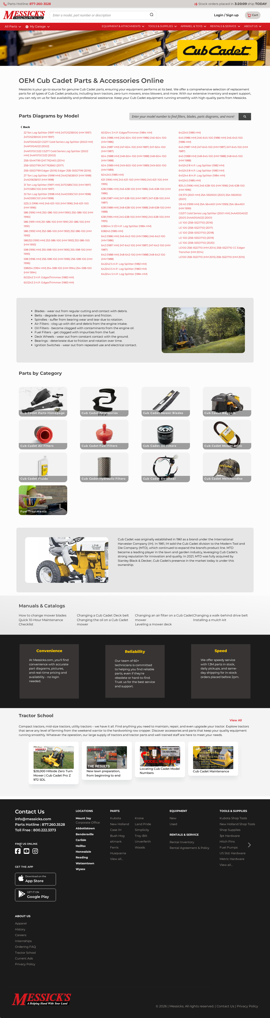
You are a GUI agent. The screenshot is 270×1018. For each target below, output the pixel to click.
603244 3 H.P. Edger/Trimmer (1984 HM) (126, 132)
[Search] (151, 14)
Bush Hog (117, 836)
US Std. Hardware (232, 853)
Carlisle (81, 840)
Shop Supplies (230, 830)
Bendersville (85, 834)
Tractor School (25, 953)
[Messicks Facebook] (18, 851)
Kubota (115, 818)
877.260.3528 (53, 824)
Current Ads (24, 958)
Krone (139, 818)
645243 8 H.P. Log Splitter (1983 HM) (201, 170)
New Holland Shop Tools (237, 824)
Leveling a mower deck (153, 624)
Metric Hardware (232, 859)
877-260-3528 (40, 4)
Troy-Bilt (141, 836)
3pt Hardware (230, 836)
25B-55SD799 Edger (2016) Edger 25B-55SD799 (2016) (57, 170)
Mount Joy (83, 818)
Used (173, 824)
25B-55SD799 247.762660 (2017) (44, 165)
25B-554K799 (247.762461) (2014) (44, 160)
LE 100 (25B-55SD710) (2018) (196, 232)
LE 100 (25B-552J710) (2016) (196, 222)
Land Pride (143, 824)
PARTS (115, 811)
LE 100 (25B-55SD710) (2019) (196, 237)
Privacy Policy (25, 964)
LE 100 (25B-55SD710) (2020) (196, 242)
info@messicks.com (33, 819)
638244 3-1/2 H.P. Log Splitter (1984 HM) (126, 226)
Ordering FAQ (25, 947)
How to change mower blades (42, 615)
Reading (82, 857)
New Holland (119, 824)
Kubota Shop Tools (233, 818)
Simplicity (142, 830)
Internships (23, 941)
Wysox (80, 869)
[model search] (245, 116)
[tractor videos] (26, 851)
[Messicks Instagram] (35, 851)
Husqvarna (118, 853)
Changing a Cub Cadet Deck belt (103, 615)
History (20, 929)
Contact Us (225, 1006)
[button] (253, 15)
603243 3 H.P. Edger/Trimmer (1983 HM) (49, 282)
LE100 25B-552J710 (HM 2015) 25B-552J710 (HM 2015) (212, 257)
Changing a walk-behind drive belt (220, 615)
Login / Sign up (226, 15)
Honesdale (83, 851)
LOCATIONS (84, 811)
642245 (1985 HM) (190, 132)
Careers (20, 935)
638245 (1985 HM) (112, 231)
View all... (116, 859)
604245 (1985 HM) (112, 174)
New (173, 818)
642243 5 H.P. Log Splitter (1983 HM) (124, 268)
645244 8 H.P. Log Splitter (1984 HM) (202, 175)
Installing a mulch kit (209, 620)
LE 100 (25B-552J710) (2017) (196, 227)
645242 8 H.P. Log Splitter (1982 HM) (201, 165)
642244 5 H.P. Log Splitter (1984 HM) (124, 274)
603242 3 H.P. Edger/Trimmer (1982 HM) (49, 277)
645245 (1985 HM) (190, 180)
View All (236, 720)
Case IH (115, 830)
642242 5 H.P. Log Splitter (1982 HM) (124, 263)
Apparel (21, 923)
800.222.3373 (44, 830)
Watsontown (85, 863)
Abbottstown (85, 828)
